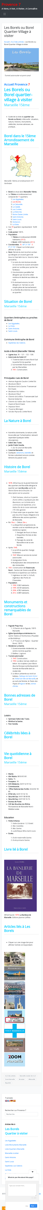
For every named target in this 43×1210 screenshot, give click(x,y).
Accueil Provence (17, 84)
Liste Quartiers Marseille (14, 1149)
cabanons (20, 453)
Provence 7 (11, 4)
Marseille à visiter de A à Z (28, 1076)
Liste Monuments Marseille (15, 1145)
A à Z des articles (17, 42)
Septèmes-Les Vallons (13, 1166)
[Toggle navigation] (5, 14)
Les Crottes (17, 209)
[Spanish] (14, 1101)
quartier (8, 1083)
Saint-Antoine (18, 217)
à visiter (22, 1079)
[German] (11, 1101)
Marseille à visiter (12, 1153)
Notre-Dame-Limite (20, 214)
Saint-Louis (17, 219)
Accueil (6, 42)
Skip (26, 1206)
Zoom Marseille (10, 1079)
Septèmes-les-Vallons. (17, 343)
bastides (28, 453)
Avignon (22, 683)
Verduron (16, 222)
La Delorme (17, 212)
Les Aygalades (18, 199)
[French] (9, 1101)
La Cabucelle (17, 204)
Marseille (32, 1079)
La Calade (16, 207)
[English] (6, 1101)
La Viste (16, 224)
